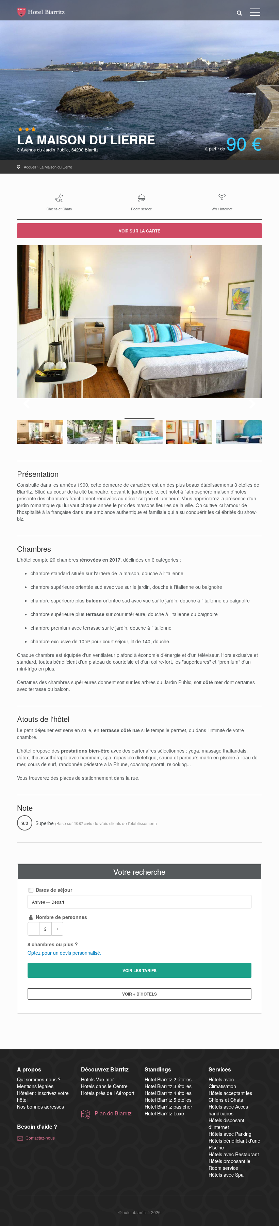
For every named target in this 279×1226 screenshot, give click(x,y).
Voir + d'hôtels (139, 994)
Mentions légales (35, 1086)
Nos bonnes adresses (40, 1106)
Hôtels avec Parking (230, 1133)
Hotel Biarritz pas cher (168, 1106)
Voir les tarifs (139, 970)
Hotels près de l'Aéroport (107, 1093)
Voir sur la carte (139, 231)
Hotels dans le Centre (104, 1086)
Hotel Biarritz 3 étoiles (168, 1086)
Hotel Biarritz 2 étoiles (168, 1079)
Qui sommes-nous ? (39, 1079)
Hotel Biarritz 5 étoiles (168, 1099)
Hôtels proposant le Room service (229, 1164)
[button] (239, 12)
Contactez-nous (40, 1138)
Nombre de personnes (60, 917)
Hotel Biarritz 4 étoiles (168, 1093)
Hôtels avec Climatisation (222, 1083)
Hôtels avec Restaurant (234, 1154)
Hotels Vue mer (97, 1079)
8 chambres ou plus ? (53, 944)
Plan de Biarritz (113, 1113)
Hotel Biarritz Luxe (164, 1113)
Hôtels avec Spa (226, 1174)
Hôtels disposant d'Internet (226, 1123)
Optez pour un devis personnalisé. (64, 952)
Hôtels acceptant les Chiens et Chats (230, 1096)
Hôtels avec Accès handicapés (228, 1110)
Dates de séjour (53, 889)
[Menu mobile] (255, 14)
